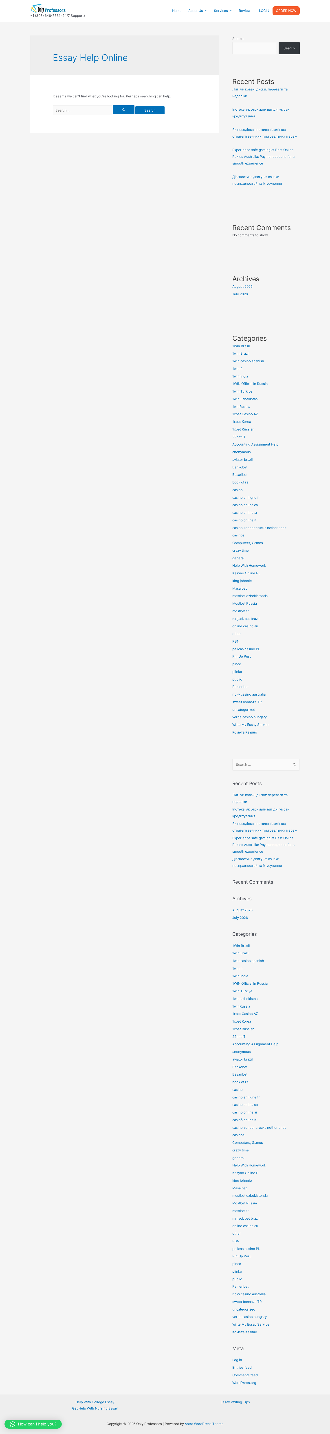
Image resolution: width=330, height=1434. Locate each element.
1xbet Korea (241, 421)
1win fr (237, 369)
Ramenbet (240, 687)
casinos (238, 535)
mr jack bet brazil (246, 619)
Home (177, 11)
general (238, 558)
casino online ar (244, 512)
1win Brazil (240, 353)
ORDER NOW (286, 11)
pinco (236, 664)
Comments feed (245, 1375)
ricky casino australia (249, 694)
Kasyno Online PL (246, 573)
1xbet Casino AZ (245, 414)
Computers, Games (247, 543)
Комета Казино (244, 732)
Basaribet (239, 474)
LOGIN (264, 11)
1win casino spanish (248, 361)
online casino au (245, 626)
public (237, 679)
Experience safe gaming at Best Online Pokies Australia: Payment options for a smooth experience (263, 156)
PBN (235, 641)
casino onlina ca (245, 505)
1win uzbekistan (245, 399)
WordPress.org (244, 1383)
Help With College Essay (94, 1402)
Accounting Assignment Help (255, 444)
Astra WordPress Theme (204, 1424)
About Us (195, 11)
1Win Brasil (241, 346)
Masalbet (239, 588)
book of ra (240, 482)
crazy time (240, 550)
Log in (237, 1360)
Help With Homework (249, 565)
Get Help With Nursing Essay (95, 1408)
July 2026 (240, 294)
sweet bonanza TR (247, 702)
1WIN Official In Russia (250, 384)
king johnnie (242, 581)
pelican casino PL (246, 649)
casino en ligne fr (246, 497)
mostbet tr (240, 611)
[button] (33, 1424)
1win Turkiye (242, 391)
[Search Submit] (124, 109)
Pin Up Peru (241, 656)
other (236, 634)
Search (238, 39)
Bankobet (239, 467)
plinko (237, 672)
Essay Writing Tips (235, 1402)
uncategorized (243, 709)
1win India (240, 376)
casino (237, 490)
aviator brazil (242, 459)
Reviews (245, 11)
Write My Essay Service (250, 724)
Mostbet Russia (244, 603)
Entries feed (242, 1367)
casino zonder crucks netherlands (259, 528)
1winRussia (241, 406)
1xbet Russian (243, 429)
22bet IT (239, 437)
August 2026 (242, 286)
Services (221, 11)
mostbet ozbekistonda (250, 596)
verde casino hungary (249, 717)
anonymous (241, 452)
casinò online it (244, 520)
